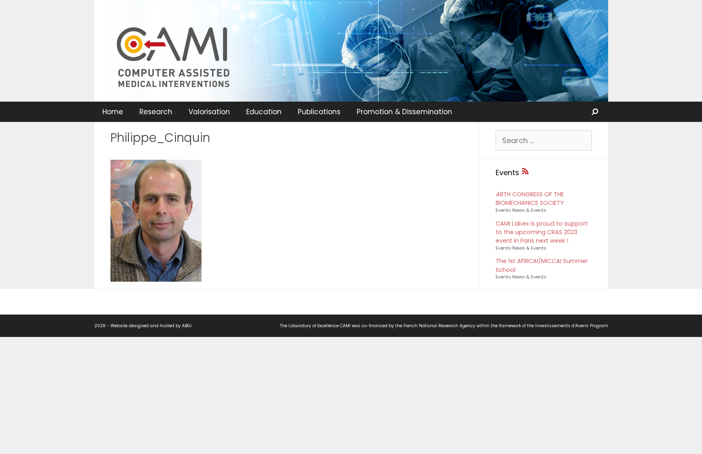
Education (264, 112)
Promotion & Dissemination (404, 112)
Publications (319, 112)
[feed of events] (525, 172)
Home (112, 112)
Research (155, 112)
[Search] (595, 112)
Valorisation (209, 112)
